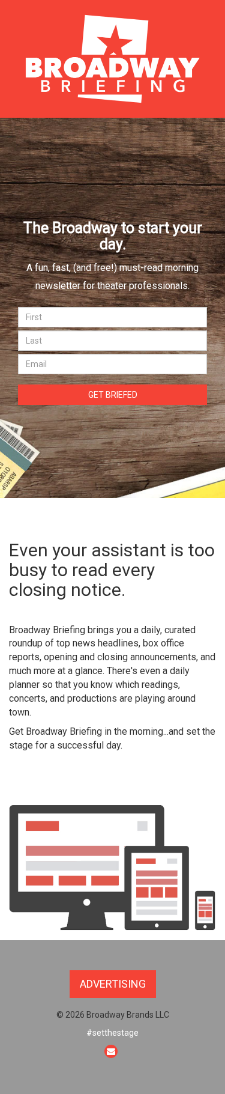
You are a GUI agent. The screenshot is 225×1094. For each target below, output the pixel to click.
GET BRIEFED (112, 395)
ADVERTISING (113, 983)
